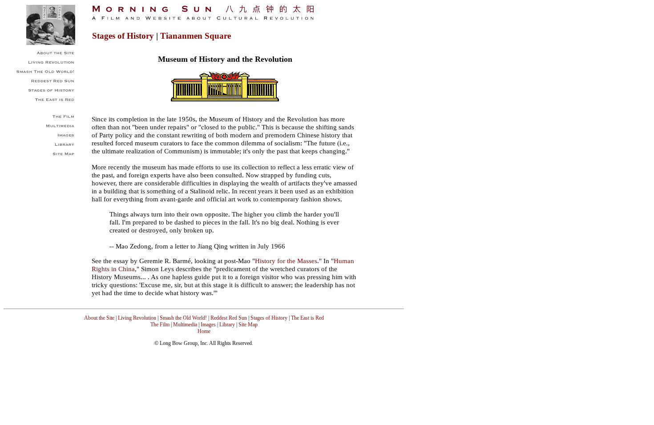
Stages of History (123, 35)
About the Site (99, 318)
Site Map (248, 324)
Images (208, 324)
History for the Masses (286, 261)
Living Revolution (137, 318)
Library (227, 324)
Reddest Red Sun (228, 318)
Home (204, 331)
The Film (160, 324)
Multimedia (185, 324)
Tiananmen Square (195, 35)
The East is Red (307, 318)
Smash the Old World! (183, 318)
